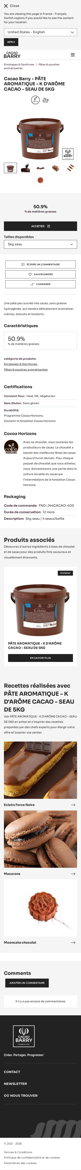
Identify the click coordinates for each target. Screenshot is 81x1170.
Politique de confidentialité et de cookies (32, 1157)
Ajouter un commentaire (27, 982)
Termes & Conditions (18, 1152)
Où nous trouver (21, 1096)
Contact (12, 1072)
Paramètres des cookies (20, 1163)
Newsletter (15, 1084)
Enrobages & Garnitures (19, 64)
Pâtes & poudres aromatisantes (26, 369)
